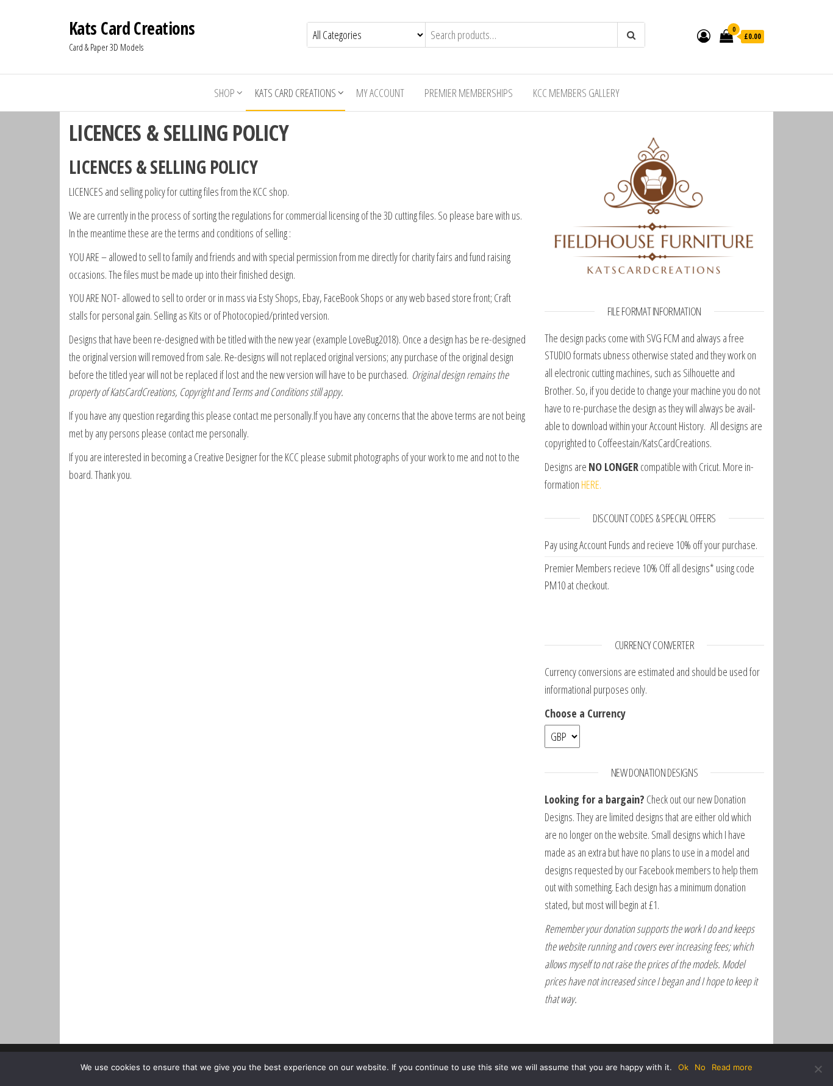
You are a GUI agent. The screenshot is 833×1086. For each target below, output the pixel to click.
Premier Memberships (468, 92)
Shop (224, 92)
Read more (732, 1067)
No (700, 1067)
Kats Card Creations (132, 28)
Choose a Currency (585, 713)
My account (380, 92)
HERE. (591, 484)
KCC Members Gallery (576, 92)
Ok (683, 1067)
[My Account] (703, 35)
